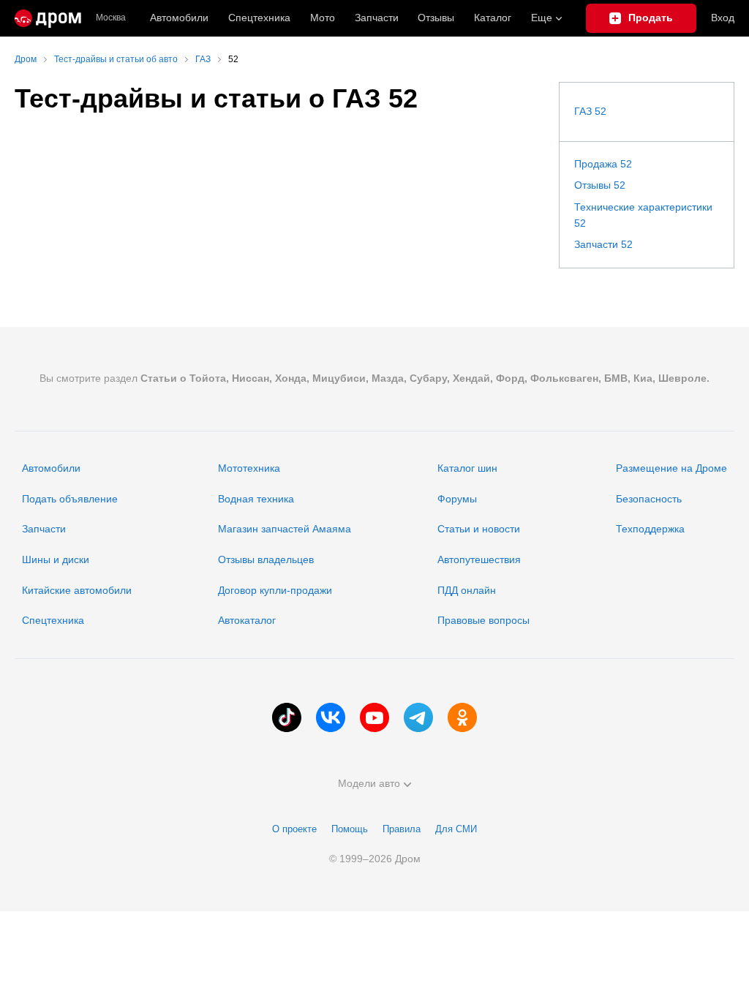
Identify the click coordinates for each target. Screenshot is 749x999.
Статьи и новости (478, 529)
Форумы (457, 499)
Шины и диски (55, 559)
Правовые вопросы (483, 620)
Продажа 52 (603, 164)
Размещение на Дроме (671, 468)
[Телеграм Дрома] (418, 717)
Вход (722, 17)
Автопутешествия (479, 559)
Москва (111, 18)
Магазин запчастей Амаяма (284, 529)
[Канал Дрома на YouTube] (374, 717)
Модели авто (369, 783)
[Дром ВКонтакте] (330, 717)
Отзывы (436, 17)
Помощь (349, 828)
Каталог (492, 17)
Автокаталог (247, 620)
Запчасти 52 (603, 244)
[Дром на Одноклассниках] (462, 717)
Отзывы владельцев (266, 559)
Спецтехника (53, 620)
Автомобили (179, 17)
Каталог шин (467, 468)
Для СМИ (456, 828)
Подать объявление (70, 499)
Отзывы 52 (599, 185)
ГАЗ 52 (590, 111)
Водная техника (256, 499)
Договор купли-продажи (275, 590)
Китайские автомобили (77, 590)
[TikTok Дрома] (286, 717)
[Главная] (48, 18)
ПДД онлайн (466, 590)
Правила (402, 828)
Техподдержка (650, 529)
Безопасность (649, 499)
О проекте (294, 828)
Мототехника (249, 468)
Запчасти (377, 17)
